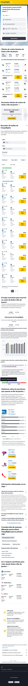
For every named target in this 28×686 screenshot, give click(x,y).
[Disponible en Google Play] (11, 682)
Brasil (15, 660)
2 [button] (15, 291)
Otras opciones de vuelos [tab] (8, 537)
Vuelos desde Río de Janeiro (8, 557)
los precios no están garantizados (8, 645)
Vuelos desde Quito (6, 555)
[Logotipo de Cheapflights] (5, 2)
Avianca (10, 471)
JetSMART (10, 460)
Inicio (11, 660)
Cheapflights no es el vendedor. (10, 650)
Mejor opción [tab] (10, 55)
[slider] (26, 156)
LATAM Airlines (11, 449)
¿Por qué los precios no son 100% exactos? (12, 655)
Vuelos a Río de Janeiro (7, 553)
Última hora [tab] (17, 55)
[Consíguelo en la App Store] (17, 682)
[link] (11, 118)
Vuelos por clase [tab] (16, 544)
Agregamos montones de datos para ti (11, 652)
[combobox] (6, 15)
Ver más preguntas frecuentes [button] (14, 523)
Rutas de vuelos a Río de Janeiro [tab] (9, 540)
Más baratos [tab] (4, 55)
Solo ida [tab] (23, 55)
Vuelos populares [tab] (6, 544)
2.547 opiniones (12, 476)
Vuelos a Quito (5, 551)
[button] (7, 11)
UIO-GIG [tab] (17, 312)
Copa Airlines (11, 409)
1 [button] (12, 291)
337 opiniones (11, 465)
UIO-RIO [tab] (11, 312)
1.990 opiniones (11, 454)
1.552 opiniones (11, 414)
